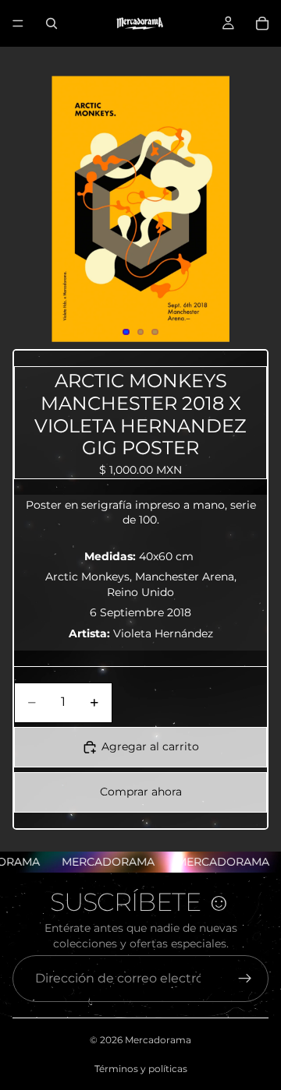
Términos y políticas (140, 1068)
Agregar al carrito (150, 746)
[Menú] (18, 23)
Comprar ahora (141, 792)
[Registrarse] (245, 978)
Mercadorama (158, 1040)
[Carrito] (262, 23)
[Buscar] (51, 23)
